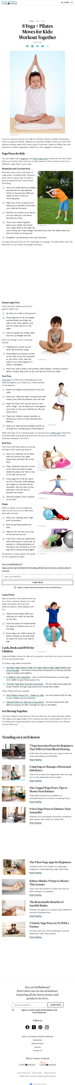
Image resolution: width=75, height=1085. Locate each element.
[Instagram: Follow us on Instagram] (47, 1027)
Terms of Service (50, 1073)
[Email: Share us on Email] (42, 46)
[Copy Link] (47, 46)
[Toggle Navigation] (72, 2)
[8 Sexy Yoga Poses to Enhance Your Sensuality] (13, 815)
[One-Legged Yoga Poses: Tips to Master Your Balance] (13, 794)
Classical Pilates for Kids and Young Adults (25, 702)
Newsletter (37, 1040)
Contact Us (37, 1050)
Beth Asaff (38, 42)
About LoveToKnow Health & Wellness (37, 1036)
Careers (37, 1047)
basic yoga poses (40, 158)
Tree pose (6, 380)
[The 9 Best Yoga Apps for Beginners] (13, 867)
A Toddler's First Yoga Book (18, 677)
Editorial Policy (37, 1043)
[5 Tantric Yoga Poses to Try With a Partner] (13, 929)
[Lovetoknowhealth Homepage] (9, 2)
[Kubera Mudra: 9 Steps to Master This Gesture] (13, 887)
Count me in (37, 582)
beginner (24, 158)
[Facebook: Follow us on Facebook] (27, 1027)
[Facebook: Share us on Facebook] (27, 46)
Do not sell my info (23, 1073)
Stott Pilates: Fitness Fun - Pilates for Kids (25, 695)
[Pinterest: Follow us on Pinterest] (40, 1027)
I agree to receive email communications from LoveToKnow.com (39, 587)
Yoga (37, 21)
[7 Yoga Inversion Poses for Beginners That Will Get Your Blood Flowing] (13, 751)
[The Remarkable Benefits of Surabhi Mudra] (13, 908)
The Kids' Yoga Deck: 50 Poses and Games (24, 684)
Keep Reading (35, 759)
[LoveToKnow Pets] (48, 1063)
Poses (43, 21)
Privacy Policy (37, 1073)
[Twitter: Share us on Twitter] (32, 46)
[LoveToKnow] (27, 1063)
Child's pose (55, 433)
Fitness (31, 21)
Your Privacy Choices (39, 1084)
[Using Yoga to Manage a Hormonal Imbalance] (13, 772)
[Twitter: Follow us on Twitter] (34, 1027)
